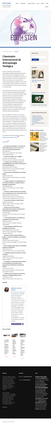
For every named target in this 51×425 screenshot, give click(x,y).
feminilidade (38, 386)
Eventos (42, 3)
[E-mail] (23, 324)
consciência (37, 383)
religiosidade (41, 399)
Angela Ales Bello (41, 377)
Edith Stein (6, 3)
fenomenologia (41, 387)
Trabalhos (4, 141)
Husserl (37, 390)
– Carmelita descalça (36, 120)
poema (42, 396)
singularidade (37, 407)
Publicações (22, 3)
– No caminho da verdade (37, 117)
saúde (45, 404)
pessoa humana (37, 396)
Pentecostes (44, 395)
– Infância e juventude (36, 115)
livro (38, 393)
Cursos (38, 3)
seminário (37, 406)
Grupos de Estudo (31, 3)
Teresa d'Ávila (43, 409)
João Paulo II (45, 392)
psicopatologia (44, 398)
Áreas (17, 3)
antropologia (38, 378)
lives (36, 393)
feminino (43, 386)
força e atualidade (38, 389)
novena (36, 395)
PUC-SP (36, 399)
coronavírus (42, 383)
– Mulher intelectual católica (38, 118)
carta (40, 380)
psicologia (38, 398)
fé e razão (43, 389)
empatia (37, 384)
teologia (37, 409)
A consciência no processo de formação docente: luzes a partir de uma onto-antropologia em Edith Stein (43, 147)
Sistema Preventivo (43, 407)
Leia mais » (4, 407)
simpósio (44, 406)
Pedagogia (16, 51)
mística (43, 393)
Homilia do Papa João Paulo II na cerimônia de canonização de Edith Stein (23, 348)
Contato (46, 6)
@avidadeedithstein (28, 376)
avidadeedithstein (26, 379)
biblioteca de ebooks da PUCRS (9, 137)
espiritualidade (43, 384)
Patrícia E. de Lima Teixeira (16, 289)
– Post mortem (35, 121)
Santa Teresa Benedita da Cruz (40, 402)
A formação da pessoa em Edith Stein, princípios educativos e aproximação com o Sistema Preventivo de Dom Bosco (43, 136)
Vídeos (47, 3)
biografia (43, 378)
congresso (41, 381)
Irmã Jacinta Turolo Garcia (40, 391)
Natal (47, 393)
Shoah (41, 406)
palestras (40, 395)
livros (40, 393)
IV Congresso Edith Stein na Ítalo (39, 105)
